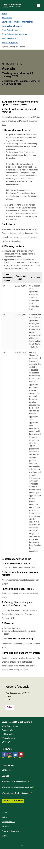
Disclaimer (5, 826)
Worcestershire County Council (14, 781)
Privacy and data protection (11, 831)
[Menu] (38, 5)
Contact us (6, 770)
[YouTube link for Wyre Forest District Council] (21, 754)
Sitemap (4, 836)
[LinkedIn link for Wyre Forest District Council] (15, 754)
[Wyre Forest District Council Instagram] (9, 754)
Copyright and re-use (8, 822)
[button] (22, 845)
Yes (9, 696)
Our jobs (5, 775)
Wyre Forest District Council (12, 5)
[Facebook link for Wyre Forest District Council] (4, 754)
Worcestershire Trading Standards (16, 793)
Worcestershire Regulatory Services (17, 787)
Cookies (4, 817)
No (9, 699)
